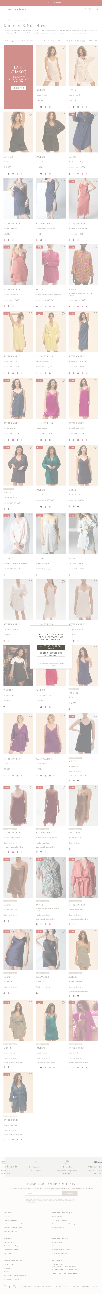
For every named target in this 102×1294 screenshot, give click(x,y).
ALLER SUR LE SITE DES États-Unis (50, 647)
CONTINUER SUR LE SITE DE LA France (51, 654)
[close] (69, 628)
